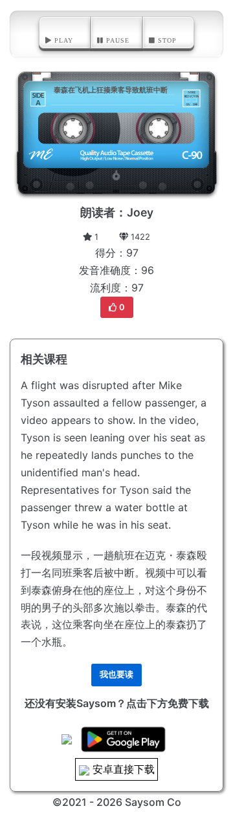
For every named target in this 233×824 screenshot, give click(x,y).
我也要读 (116, 674)
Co (174, 802)
